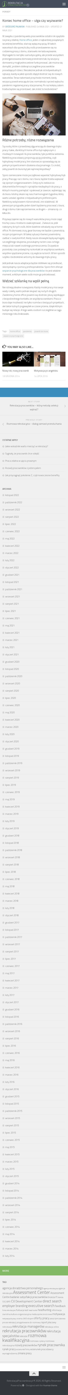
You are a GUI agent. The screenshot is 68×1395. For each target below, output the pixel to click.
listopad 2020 (12, 669)
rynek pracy (9, 1349)
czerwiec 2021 (12, 618)
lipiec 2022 (10, 524)
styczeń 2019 (12, 828)
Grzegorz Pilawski (15, 26)
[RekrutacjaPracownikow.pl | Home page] (20, 4)
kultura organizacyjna (21, 1314)
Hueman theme (50, 1385)
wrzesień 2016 (12, 1031)
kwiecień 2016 (12, 1067)
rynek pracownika (51, 1345)
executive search (41, 1305)
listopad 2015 (12, 1104)
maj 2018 (10, 886)
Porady (6, 11)
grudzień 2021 (12, 575)
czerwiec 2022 (12, 531)
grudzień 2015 (12, 1096)
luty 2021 (9, 647)
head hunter (33, 1310)
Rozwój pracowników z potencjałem (23, 468)
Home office (25, 40)
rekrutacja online (52, 1326)
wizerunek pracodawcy (41, 1349)
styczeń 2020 (12, 741)
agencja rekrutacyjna (51, 1288)
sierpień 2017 (12, 951)
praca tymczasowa (57, 1318)
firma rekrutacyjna (8, 1310)
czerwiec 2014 (12, 1227)
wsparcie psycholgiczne (13, 335)
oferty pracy (41, 1318)
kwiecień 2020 (12, 720)
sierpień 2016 (12, 1038)
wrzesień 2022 (12, 509)
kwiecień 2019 (12, 806)
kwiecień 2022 (12, 546)
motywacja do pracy (9, 1318)
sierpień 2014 (12, 1212)
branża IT (52, 1297)
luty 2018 (9, 908)
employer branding (15, 1305)
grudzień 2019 (12, 748)
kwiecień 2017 (12, 980)
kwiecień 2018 (12, 893)
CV (13, 1301)
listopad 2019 (12, 756)
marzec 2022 (11, 553)
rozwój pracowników (26, 1345)
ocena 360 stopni (25, 1318)
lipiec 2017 (10, 959)
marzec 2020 (11, 727)
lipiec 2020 (10, 698)
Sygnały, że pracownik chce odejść (22, 453)
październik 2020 (13, 676)
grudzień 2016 (12, 1009)
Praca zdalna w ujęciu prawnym (21, 461)
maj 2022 (10, 538)
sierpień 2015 (12, 1125)
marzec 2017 (11, 988)
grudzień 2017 (12, 922)
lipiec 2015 (10, 1132)
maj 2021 (10, 625)
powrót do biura (41, 331)
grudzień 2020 (12, 662)
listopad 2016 (12, 1017)
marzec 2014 (11, 1248)
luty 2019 (9, 821)
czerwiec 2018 (12, 879)
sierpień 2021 (12, 604)
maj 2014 (10, 1234)
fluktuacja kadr (22, 1310)
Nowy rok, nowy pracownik (15, 370)
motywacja (58, 1314)
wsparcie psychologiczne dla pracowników (23, 270)
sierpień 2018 (12, 864)
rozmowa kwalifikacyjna (24, 1337)
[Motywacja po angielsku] (49, 359)
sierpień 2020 (12, 691)
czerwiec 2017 (12, 966)
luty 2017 (9, 995)
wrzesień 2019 (12, 770)
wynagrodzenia (9, 1353)
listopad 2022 (12, 495)
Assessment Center (31, 1292)
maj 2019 (10, 799)
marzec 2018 (11, 901)
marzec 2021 (11, 640)
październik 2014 (13, 1198)
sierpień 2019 (12, 777)
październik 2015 (13, 1111)
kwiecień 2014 (12, 1241)
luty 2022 (9, 560)
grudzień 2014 (12, 1183)
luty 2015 (9, 1169)
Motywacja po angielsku (46, 370)
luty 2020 (9, 734)
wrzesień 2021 (12, 596)
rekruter (24, 1336)
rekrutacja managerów (28, 1326)
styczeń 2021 (12, 654)
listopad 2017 (12, 930)
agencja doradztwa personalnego (22, 1288)
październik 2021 (13, 589)
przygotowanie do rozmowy (28, 1322)
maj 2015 (10, 1147)
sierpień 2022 (12, 517)
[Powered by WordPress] (23, 1385)
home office (15, 331)
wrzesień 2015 (12, 1118)
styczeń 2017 (12, 1002)
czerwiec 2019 (12, 792)
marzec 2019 (11, 814)
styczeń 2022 (12, 567)
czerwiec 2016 (12, 1053)
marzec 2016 (11, 1075)
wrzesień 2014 (12, 1205)
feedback (60, 1306)
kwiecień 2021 (12, 633)
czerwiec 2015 (12, 1140)
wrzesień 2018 (12, 857)
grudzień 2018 (12, 835)
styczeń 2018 (12, 915)
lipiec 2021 (10, 611)
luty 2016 (9, 1082)
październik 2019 (13, 763)
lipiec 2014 (10, 1219)
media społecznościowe (41, 1314)
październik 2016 (13, 1024)
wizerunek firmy (23, 1349)
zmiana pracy (25, 1353)
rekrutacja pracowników (24, 1330)
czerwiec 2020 (12, 705)
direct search (52, 1301)
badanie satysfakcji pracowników (29, 1297)
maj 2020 (10, 712)
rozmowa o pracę (37, 1341)
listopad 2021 (12, 582)
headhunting (44, 1310)
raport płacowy (48, 1322)
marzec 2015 (11, 1161)
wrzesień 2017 (12, 944)
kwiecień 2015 (12, 1154)
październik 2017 (13, 937)
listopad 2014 (12, 1190)
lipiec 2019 (10, 785)
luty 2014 (9, 1256)
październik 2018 (13, 850)
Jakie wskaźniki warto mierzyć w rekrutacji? (26, 446)
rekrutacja (7, 1326)
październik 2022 (13, 502)
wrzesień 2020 (12, 683)
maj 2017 (10, 973)
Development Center (28, 1301)
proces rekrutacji (9, 1322)
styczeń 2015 (12, 1176)
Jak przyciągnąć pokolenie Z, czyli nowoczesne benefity (32, 475)
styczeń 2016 (12, 1089)
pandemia (27, 331)
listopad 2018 (12, 843)
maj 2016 (10, 1060)
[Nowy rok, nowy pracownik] (18, 359)
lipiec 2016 (10, 1046)
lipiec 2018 (10, 872)
